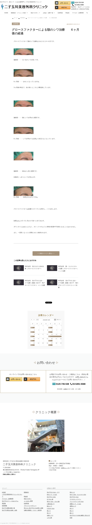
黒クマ (71, 511)
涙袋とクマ (50, 515)
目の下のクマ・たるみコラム (10, 501)
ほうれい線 (50, 499)
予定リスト (59, 319)
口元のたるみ (50, 508)
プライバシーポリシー (30, 505)
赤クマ (71, 508)
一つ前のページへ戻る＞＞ (46, 253)
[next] (34, 320)
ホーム (15, 17)
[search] (87, 13)
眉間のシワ (73, 506)
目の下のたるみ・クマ (53, 492)
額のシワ (49, 506)
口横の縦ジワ (50, 504)
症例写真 (60, 13)
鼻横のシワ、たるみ (75, 504)
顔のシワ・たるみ (52, 494)
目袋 (71, 517)
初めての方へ (34, 13)
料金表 (67, 13)
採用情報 (4, 505)
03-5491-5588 (78, 384)
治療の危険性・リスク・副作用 (33, 510)
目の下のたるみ (74, 497)
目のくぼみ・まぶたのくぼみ (78, 494)
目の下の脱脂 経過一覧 (8, 508)
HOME (6, 13)
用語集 (4, 503)
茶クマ (49, 513)
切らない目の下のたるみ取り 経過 (33, 508)
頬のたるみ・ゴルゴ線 (53, 501)
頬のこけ (72, 492)
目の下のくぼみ (51, 497)
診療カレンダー (65, 468)
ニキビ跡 (49, 517)
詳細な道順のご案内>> (9, 474)
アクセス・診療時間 (78, 13)
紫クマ (71, 513)
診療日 (65, 389)
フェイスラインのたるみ (77, 501)
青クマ (49, 511)
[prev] (31, 320)
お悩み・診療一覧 (48, 13)
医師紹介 (26, 492)
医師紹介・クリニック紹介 (18, 13)
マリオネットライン (75, 499)
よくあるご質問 (28, 501)
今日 (37, 319)
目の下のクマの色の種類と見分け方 (80, 515)
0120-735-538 (62, 384)
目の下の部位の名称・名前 (9, 510)
